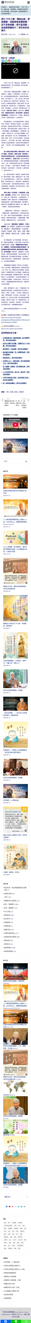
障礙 (15, 1248)
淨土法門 (20, 1240)
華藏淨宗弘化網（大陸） (12, 1287)
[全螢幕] (25, 430)
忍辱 (13, 1231)
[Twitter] (12, 60)
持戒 (13, 1234)
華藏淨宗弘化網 (9, 1284)
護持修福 (6, 1135)
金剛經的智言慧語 (14, 7)
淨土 (10, 1240)
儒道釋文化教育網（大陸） (13, 1280)
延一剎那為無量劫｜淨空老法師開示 (15, 383)
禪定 (5, 1245)
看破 (14, 1242)
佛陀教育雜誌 (8, 951)
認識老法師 (8, 894)
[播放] (5, 430)
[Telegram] (19, 60)
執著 (21, 1228)
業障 (15, 1237)
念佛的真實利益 (9, 933)
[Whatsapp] (15, 60)
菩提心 (13, 1245)
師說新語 (7, 915)
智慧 (11, 1237)
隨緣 (19, 1248)
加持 (19, 1225)
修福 (5, 1222)
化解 (23, 1225)
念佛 (17, 1231)
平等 (5, 1231)
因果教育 (16, 1228)
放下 (17, 1234)
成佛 (9, 1234)
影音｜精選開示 (9, 908)
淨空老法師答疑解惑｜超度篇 (13, 1116)
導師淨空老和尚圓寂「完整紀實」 (14, 981)
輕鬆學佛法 (8, 948)
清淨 (25, 1240)
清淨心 (16, 392)
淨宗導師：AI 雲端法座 (12, 1262)
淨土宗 (14, 1240)
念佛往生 (22, 1231)
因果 (5, 1228)
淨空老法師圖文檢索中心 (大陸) (14, 1269)
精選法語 (7, 929)
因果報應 (10, 1228)
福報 (18, 1242)
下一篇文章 (21, 403)
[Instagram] (9, 60)
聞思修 (21, 392)
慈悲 (5, 1234)
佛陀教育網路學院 (10, 1273)
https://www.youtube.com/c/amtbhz (12, 328)
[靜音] (23, 430)
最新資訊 (7, 940)
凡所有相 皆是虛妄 (8, 1225)
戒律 (11, 392)
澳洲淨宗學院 (8, 1295)
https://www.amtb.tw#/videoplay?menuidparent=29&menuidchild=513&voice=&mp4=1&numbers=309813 (15, 320)
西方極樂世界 (20, 1245)
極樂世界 (20, 1237)
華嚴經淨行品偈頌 (10, 901)
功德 (15, 1225)
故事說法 (7, 944)
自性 (9, 1245)
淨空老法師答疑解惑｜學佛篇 (13, 1185)
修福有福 (7, 926)
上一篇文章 (10, 402)
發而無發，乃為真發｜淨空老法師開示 (15, 349)
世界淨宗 (6, 1095)
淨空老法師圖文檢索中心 (12, 1266)
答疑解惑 (7, 922)
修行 (7, 392)
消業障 (5, 1240)
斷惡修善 (6, 1237)
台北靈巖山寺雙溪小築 (11, 1291)
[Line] (6, 60)
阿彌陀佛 (10, 1248)
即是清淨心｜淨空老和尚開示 (12, 358)
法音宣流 (4, 7)
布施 (25, 1228)
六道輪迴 (14, 1222)
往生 (9, 1231)
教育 (21, 1234)
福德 (22, 1242)
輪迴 (5, 1248)
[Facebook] (2, 60)
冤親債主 (20, 1222)
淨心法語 (7, 911)
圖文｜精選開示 (9, 904)
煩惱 (10, 1242)
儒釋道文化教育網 (10, 1276)
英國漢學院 (8, 1298)
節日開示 (7, 919)
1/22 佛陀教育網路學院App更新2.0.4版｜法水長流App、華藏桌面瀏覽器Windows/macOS (15, 1006)
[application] (15, 425)
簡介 (6, 897)
